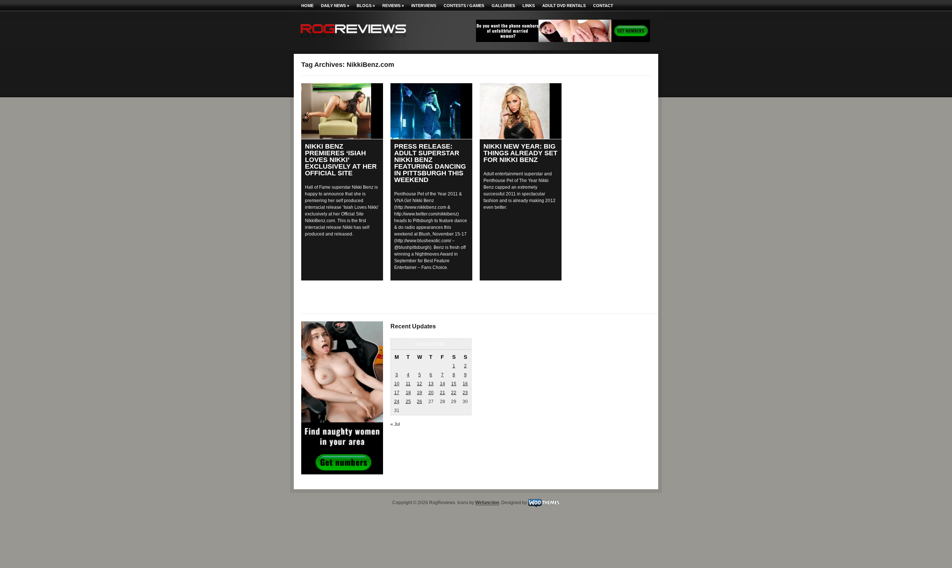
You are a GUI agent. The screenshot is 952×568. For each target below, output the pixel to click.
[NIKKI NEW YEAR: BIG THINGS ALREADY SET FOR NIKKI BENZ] (521, 111)
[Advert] (563, 40)
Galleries (503, 5)
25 (408, 401)
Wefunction (487, 503)
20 (431, 392)
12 (419, 383)
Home (307, 5)
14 (442, 383)
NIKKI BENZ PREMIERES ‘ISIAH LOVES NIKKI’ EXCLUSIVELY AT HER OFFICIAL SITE (341, 160)
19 (419, 392)
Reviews (393, 5)
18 (408, 392)
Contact (603, 5)
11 (408, 383)
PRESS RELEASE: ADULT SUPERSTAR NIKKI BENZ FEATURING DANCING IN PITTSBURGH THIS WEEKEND (430, 163)
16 (465, 383)
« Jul (395, 424)
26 (419, 401)
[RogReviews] (353, 39)
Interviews (423, 5)
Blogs (366, 5)
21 (442, 392)
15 (453, 383)
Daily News (335, 5)
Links (528, 5)
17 (396, 392)
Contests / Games (464, 5)
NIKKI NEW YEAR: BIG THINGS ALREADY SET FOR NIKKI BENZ (520, 153)
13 (431, 383)
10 (396, 383)
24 (396, 401)
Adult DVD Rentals (564, 5)
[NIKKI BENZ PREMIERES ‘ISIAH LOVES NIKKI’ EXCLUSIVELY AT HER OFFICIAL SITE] (342, 111)
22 (453, 392)
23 (465, 392)
